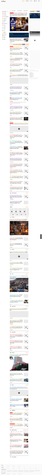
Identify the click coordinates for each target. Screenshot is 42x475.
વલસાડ (11, 121)
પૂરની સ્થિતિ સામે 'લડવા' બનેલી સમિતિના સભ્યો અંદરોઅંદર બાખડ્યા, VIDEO (4, 470)
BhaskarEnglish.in (31, 74)
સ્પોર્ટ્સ (11, 150)
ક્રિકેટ (10, 104)
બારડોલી (11, 138)
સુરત (10, 156)
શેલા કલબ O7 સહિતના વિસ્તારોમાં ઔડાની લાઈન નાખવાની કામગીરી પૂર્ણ (26, 470)
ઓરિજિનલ (11, 50)
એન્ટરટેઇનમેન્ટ (11, 90)
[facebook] (24, 31)
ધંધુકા (10, 67)
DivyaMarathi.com (31, 75)
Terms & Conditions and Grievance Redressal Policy (34, 70)
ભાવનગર (11, 338)
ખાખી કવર (11, 416)
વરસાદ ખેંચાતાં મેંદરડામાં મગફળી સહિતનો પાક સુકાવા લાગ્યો (9, 470)
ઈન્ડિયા (11, 56)
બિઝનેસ (11, 371)
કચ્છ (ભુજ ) (21, 431)
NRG (11, 431)
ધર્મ (10, 241)
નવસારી (11, 350)
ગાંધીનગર (11, 190)
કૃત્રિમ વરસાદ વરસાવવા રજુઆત (37, 470)
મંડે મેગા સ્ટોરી (11, 132)
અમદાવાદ (14, 431)
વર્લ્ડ (10, 144)
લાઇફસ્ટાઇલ (11, 179)
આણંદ (18, 431)
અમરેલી (16, 431)
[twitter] (26, 31)
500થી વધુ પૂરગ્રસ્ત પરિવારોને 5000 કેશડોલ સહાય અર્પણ (20, 470)
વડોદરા (11, 42)
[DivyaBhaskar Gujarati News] (3, 1)
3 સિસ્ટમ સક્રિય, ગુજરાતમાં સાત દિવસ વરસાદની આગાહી (32, 470)
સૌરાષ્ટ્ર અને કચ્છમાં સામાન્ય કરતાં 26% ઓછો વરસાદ (15, 470)
